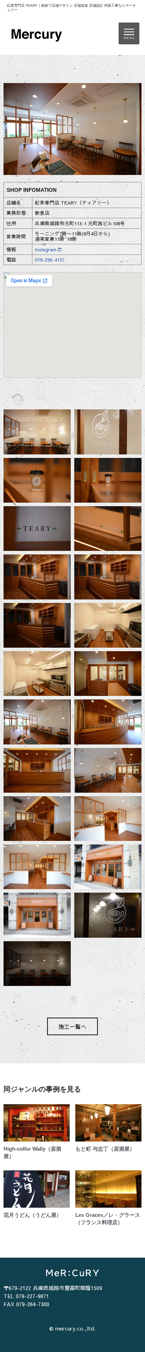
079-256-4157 (49, 259)
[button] (129, 33)
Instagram (45, 249)
